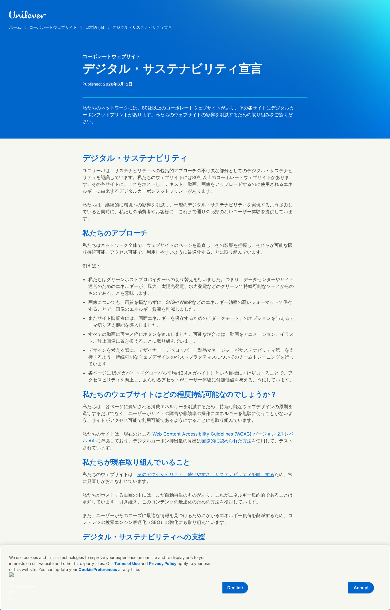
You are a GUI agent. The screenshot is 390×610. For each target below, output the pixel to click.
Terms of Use (127, 563)
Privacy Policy (162, 563)
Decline (235, 587)
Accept (361, 587)
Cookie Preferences (98, 569)
